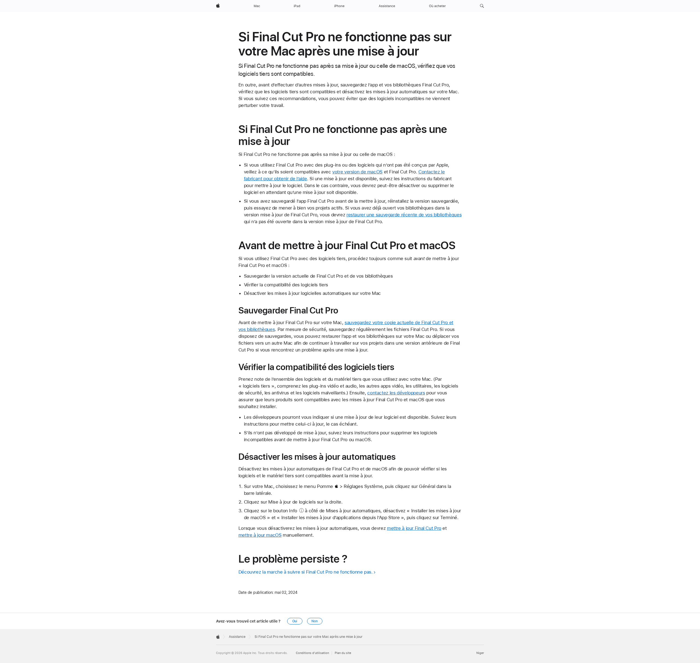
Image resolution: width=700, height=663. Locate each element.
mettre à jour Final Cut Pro (414, 528)
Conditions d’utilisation (312, 653)
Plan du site (343, 653)
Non (314, 621)
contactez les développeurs (396, 393)
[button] (482, 6)
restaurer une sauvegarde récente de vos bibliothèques (404, 214)
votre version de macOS (357, 172)
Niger (480, 653)
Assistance (237, 637)
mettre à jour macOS (260, 535)
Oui (295, 621)
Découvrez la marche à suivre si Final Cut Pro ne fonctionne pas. (305, 572)
